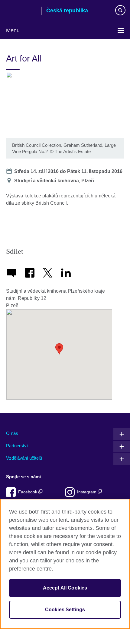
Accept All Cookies (65, 587)
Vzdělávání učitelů (24, 458)
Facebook (28, 492)
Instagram (87, 492)
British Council (21, 11)
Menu (13, 30)
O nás (12, 433)
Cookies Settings (65, 609)
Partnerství (17, 445)
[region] (65, 564)
